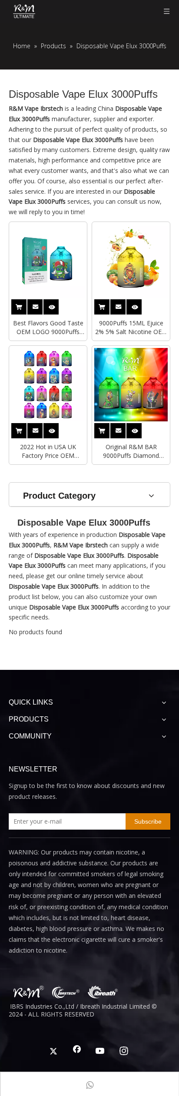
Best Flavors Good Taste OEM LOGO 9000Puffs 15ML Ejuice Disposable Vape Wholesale (48, 327)
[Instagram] (124, 1052)
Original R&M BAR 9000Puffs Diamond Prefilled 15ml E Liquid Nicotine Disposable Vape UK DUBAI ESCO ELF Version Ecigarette (131, 451)
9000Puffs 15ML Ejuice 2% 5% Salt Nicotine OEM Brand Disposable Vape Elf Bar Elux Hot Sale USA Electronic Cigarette (131, 327)
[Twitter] (53, 1052)
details (57, 304)
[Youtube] (100, 1052)
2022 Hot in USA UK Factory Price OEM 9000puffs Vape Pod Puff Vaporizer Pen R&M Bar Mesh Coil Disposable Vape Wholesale (48, 451)
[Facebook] (77, 1052)
